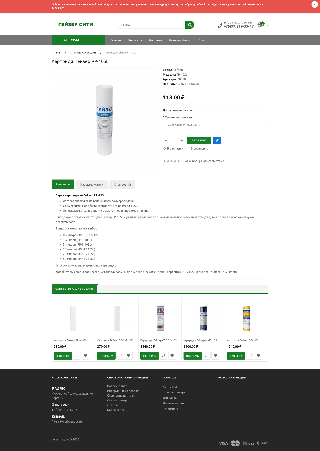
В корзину (62, 356)
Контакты (170, 386)
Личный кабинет (174, 403)
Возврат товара (174, 392)
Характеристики (91, 184)
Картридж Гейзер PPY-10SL (70, 340)
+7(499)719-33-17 (239, 26)
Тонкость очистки (178, 117)
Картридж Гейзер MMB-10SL (201, 340)
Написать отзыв (212, 161)
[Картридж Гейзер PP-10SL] (104, 120)
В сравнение (199, 148)
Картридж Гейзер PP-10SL (120, 52)
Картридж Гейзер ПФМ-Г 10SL (115, 340)
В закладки (175, 148)
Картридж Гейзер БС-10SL (243, 340)
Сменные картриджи (83, 52)
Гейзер (178, 69)
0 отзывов (190, 161)
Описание (63, 184)
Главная (56, 52)
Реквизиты (170, 408)
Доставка (170, 397)
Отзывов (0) (122, 184)
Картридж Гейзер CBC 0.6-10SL (159, 340)
